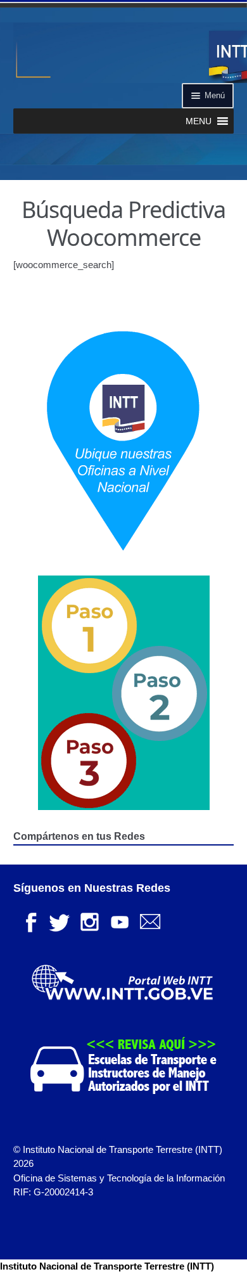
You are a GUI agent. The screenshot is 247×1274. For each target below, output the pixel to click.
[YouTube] (119, 920)
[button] (199, 121)
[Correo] (150, 920)
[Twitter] (59, 920)
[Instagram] (89, 920)
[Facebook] (28, 920)
